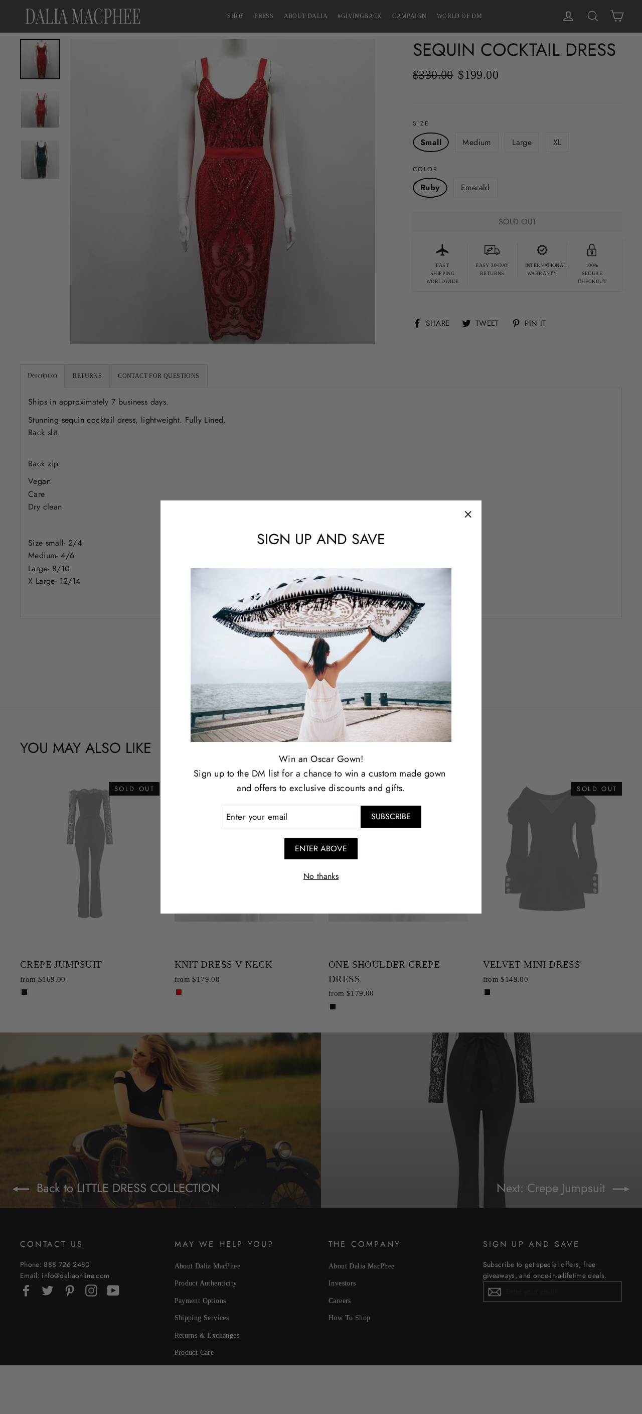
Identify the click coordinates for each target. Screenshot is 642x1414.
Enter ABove (321, 848)
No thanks (321, 876)
